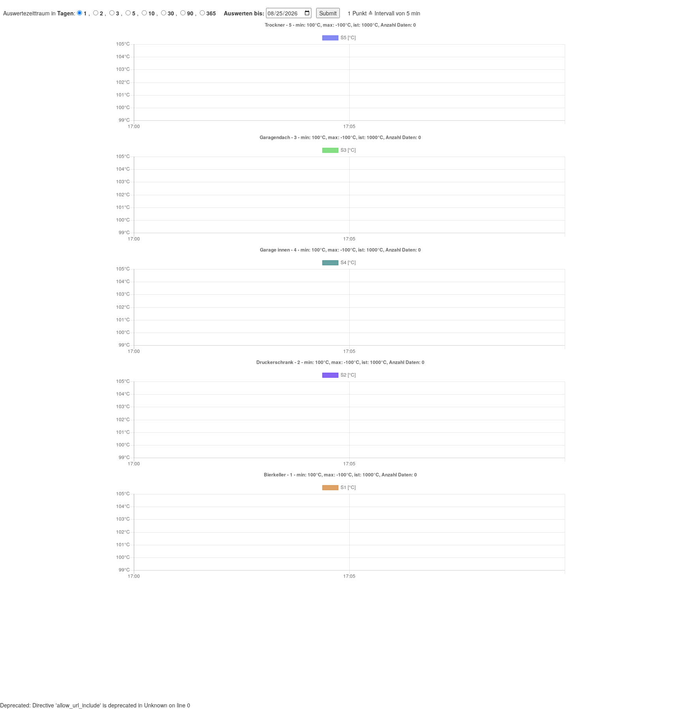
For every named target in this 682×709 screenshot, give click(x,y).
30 (171, 13)
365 (211, 13)
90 (190, 13)
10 (151, 13)
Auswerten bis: (244, 13)
